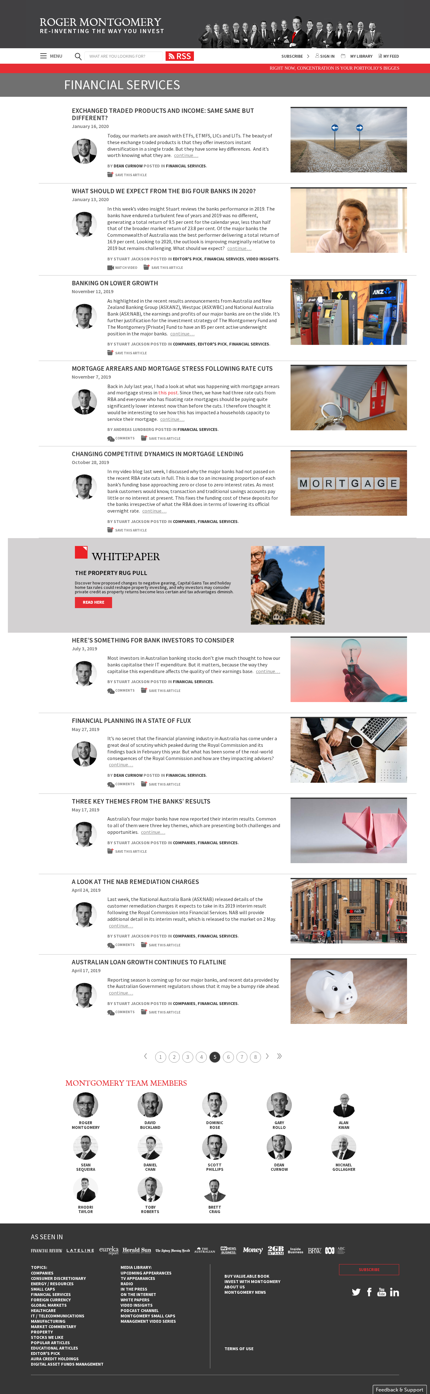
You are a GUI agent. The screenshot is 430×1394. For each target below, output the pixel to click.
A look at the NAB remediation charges (135, 881)
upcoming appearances (146, 1273)
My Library (361, 56)
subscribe (369, 1269)
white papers (135, 1300)
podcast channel (140, 1310)
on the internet (138, 1294)
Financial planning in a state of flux (131, 720)
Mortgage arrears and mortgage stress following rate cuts (172, 368)
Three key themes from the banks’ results (141, 801)
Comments (122, 438)
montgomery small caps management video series (148, 1318)
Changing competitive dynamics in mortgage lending (157, 454)
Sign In (327, 56)
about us (234, 1287)
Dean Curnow (128, 166)
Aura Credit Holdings (55, 1359)
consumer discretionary (58, 1278)
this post (168, 392)
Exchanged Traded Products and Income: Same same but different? (163, 114)
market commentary (53, 1326)
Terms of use (238, 1348)
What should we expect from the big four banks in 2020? (164, 191)
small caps (43, 1289)
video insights (137, 1305)
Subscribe (292, 56)
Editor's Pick (187, 259)
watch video (126, 267)
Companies (184, 344)
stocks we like (47, 1337)
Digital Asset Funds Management (67, 1364)
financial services (51, 1294)
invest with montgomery (252, 1281)
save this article (131, 175)
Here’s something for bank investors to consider (153, 640)
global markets (49, 1305)
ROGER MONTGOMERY (102, 27)
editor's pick (45, 1353)
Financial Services (186, 166)
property (42, 1332)
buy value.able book (246, 1276)
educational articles (54, 1348)
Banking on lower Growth (115, 283)
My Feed (391, 56)
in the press (134, 1289)
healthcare (43, 1310)
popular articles (50, 1342)
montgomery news (245, 1292)
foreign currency (51, 1300)
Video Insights (262, 259)
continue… (186, 155)
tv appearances (138, 1278)
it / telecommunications (57, 1316)
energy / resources (52, 1284)
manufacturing (48, 1321)
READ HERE (93, 602)
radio (127, 1284)
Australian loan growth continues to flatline (149, 962)
